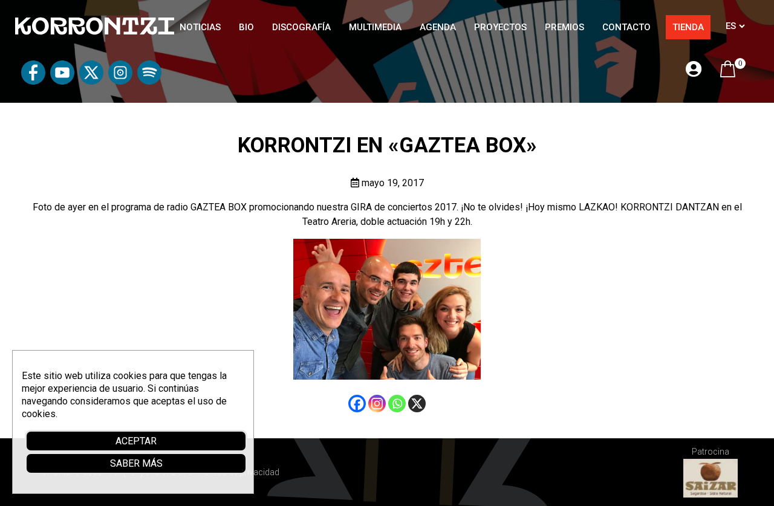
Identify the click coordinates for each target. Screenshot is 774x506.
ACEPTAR (136, 441)
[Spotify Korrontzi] (149, 81)
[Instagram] (377, 403)
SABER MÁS (136, 463)
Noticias (200, 27)
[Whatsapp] (397, 403)
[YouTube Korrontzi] (62, 81)
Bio (246, 27)
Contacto (626, 27)
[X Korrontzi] (91, 81)
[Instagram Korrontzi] (120, 81)
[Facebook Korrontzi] (33, 81)
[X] (417, 403)
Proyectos (500, 27)
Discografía (301, 27)
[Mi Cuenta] (693, 69)
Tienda (688, 27)
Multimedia (375, 27)
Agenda (438, 27)
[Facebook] (357, 403)
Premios (564, 27)
